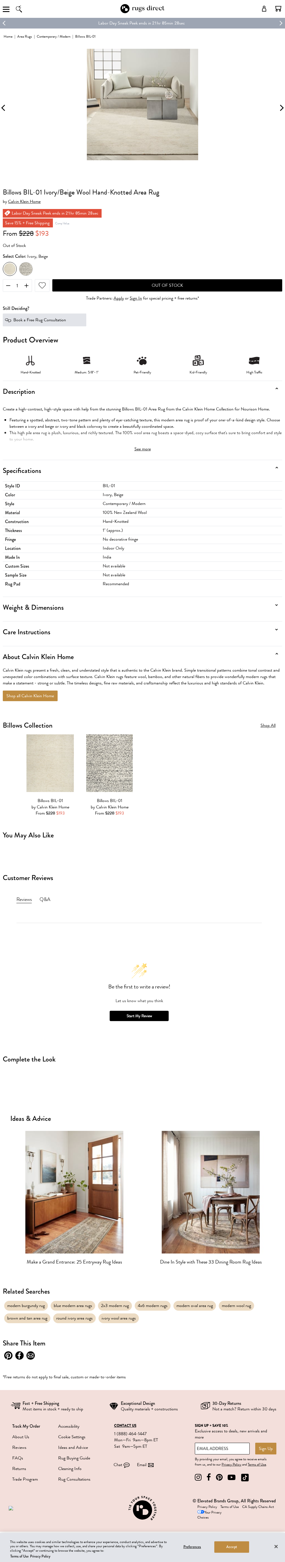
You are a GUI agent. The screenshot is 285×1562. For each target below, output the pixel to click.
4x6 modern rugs (153, 1305)
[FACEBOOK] (209, 1477)
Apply (119, 298)
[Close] (276, 1546)
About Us (20, 1437)
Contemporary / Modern (53, 36)
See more (142, 449)
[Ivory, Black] (26, 269)
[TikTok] (244, 1477)
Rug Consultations (74, 1479)
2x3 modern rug (115, 1305)
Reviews (19, 1447)
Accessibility (68, 1426)
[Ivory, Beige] (10, 269)
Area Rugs (24, 36)
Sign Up (266, 1448)
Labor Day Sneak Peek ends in (124, 23)
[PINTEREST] (219, 1477)
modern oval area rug (194, 1305)
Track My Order (26, 1426)
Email (141, 1464)
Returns (19, 1468)
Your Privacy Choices (209, 1515)
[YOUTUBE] (231, 1477)
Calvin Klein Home (24, 201)
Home (8, 36)
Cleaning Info (70, 1468)
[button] (278, 8)
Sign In (136, 298)
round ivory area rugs (74, 1318)
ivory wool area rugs (119, 1318)
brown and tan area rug (27, 1318)
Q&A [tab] (45, 899)
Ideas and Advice (73, 1447)
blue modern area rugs (73, 1305)
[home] (142, 12)
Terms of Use (257, 1464)
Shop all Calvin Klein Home (30, 696)
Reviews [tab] (24, 899)
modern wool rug (236, 1305)
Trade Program (25, 1479)
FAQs (17, 1458)
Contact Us (125, 1426)
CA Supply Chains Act (258, 1506)
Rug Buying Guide (74, 1458)
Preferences (192, 1546)
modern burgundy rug (26, 1305)
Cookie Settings (71, 1437)
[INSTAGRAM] (198, 1477)
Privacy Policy (231, 1464)
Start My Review (139, 1016)
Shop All (268, 725)
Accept (231, 1546)
